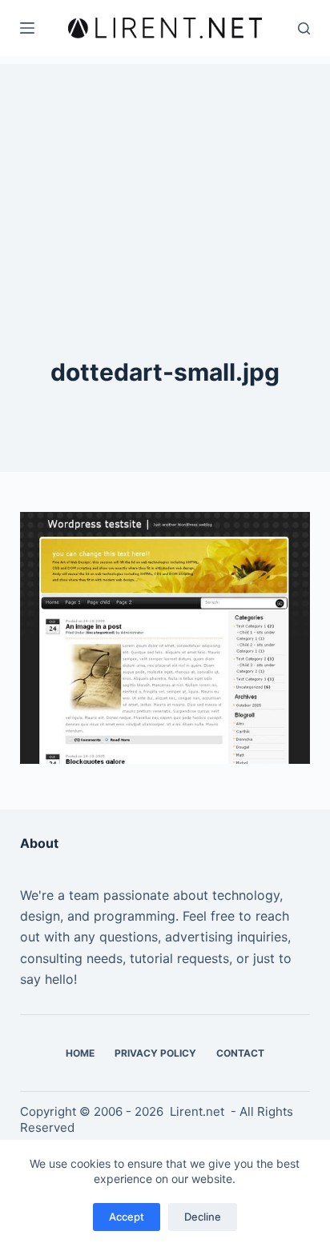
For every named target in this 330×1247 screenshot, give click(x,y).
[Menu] (27, 28)
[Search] (304, 28)
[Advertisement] (165, 164)
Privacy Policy (155, 1053)
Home (80, 1053)
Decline (202, 1216)
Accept (126, 1216)
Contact (240, 1053)
